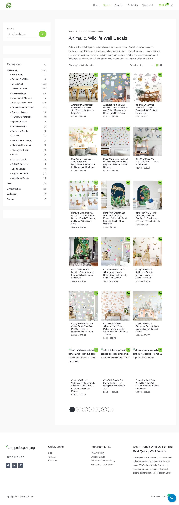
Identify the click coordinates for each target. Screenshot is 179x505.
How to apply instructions (102, 464)
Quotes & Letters (19, 112)
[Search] (42, 34)
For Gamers (17, 74)
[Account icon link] (172, 5)
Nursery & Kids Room (22, 103)
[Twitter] (14, 465)
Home (71, 32)
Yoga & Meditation (20, 173)
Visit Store (52, 460)
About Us (52, 457)
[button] (109, 5)
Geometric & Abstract (22, 98)
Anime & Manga (19, 126)
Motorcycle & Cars (20, 150)
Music (14, 154)
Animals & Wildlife (20, 79)
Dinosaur (16, 135)
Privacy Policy (97, 453)
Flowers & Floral (19, 88)
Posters (10, 199)
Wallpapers (12, 194)
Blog (50, 453)
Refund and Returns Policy (103, 460)
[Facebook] (8, 465)
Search (10, 29)
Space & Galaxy (19, 121)
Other (9, 183)
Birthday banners (15, 189)
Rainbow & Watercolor (22, 117)
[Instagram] (20, 465)
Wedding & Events (20, 178)
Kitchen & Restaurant (21, 145)
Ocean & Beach (19, 159)
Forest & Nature (19, 93)
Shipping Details (98, 457)
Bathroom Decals (20, 131)
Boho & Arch (17, 84)
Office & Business (20, 164)
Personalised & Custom (23, 107)
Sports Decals (18, 169)
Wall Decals (12, 70)
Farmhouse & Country (22, 140)
